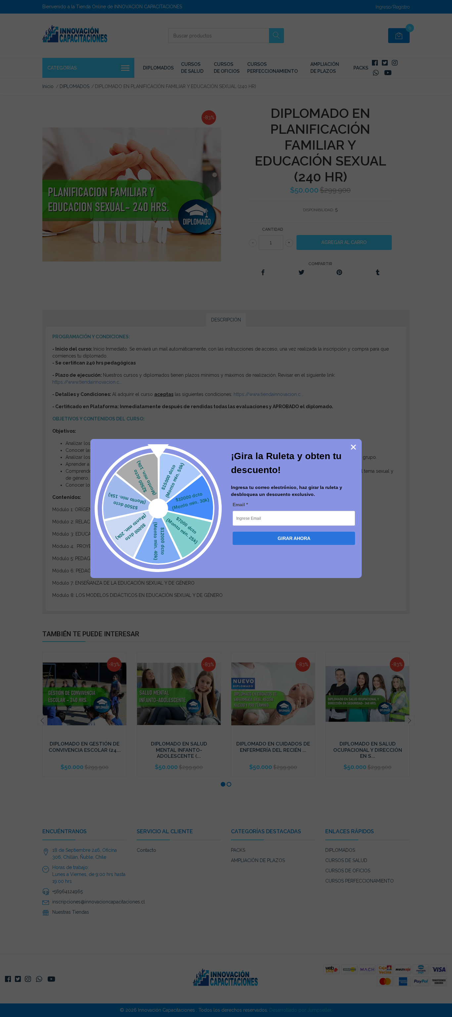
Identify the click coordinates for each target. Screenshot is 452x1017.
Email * (240, 504)
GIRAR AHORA (294, 538)
